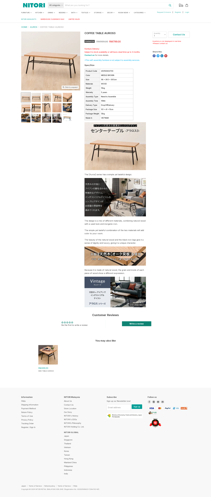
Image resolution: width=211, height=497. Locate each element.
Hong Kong (68, 459)
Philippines (68, 466)
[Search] (170, 5)
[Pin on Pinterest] (165, 55)
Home (24, 27)
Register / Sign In (28, 427)
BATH (73, 13)
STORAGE (98, 13)
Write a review (136, 324)
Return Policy (26, 412)
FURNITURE (25, 13)
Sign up (137, 407)
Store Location (70, 408)
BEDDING (62, 13)
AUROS (33, 27)
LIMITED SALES (74, 19)
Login (187, 12)
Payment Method (28, 408)
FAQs (23, 401)
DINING (51, 13)
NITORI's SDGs (70, 419)
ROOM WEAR (123, 13)
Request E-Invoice (164, 12)
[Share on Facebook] (154, 55)
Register (178, 12)
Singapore (68, 440)
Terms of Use (27, 416)
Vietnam (67, 447)
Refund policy (49, 486)
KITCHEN (39, 13)
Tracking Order (27, 423)
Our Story (68, 412)
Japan (66, 436)
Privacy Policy (27, 420)
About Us (68, 401)
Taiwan (67, 455)
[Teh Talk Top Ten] (155, 428)
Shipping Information (29, 405)
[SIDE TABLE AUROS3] (48, 364)
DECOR (110, 13)
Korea (66, 451)
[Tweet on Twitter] (158, 55)
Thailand (67, 443)
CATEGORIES (139, 13)
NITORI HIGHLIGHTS (28, 19)
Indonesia (68, 470)
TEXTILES (85, 13)
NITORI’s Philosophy (72, 423)
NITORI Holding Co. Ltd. (74, 427)
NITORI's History (71, 416)
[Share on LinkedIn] (161, 55)
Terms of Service (35, 486)
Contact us (89, 55)
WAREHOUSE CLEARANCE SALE (52, 19)
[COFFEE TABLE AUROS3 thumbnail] (26, 97)
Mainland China (70, 462)
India (66, 474)
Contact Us (69, 405)
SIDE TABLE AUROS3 (46, 371)
